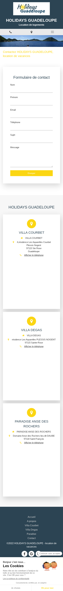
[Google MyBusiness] (31, 554)
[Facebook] (24, 554)
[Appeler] (10, 32)
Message (14, 147)
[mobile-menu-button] (52, 32)
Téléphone (15, 122)
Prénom (14, 97)
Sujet (12, 135)
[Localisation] (31, 32)
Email (13, 110)
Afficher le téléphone (34, 255)
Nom (12, 85)
